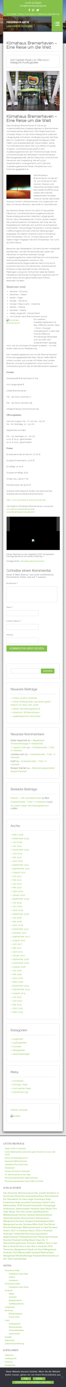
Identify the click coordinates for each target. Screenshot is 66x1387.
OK (26, 1378)
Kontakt (8, 1337)
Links (7, 1320)
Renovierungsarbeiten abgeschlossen (21, 1178)
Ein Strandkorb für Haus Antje (18, 1199)
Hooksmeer (9, 1208)
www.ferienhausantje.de (18, 509)
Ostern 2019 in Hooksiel (40, 1230)
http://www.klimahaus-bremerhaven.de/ (26, 500)
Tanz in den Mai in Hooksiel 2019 (36, 1246)
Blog (21, 14)
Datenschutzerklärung (48, 14)
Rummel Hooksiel (12, 1240)
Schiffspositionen (16, 1304)
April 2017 (17, 951)
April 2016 (17, 978)
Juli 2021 (16, 876)
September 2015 (21, 989)
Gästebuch (13, 1280)
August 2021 (18, 872)
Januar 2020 (18, 895)
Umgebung (10, 1307)
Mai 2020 (17, 887)
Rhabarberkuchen (29, 1236)
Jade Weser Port (48, 1208)
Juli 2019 (16, 902)
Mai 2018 (17, 921)
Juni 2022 (17, 853)
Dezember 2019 (20, 899)
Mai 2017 (17, 948)
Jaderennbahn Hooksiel (27, 1208)
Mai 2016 (17, 974)
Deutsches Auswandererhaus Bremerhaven (37, 1196)
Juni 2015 (17, 1000)
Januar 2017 (18, 955)
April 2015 (17, 1008)
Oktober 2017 (19, 933)
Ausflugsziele (30, 62)
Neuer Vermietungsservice (26, 708)
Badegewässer (15, 1300)
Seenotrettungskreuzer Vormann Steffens (24, 1243)
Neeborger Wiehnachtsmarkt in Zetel (29, 1227)
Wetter (11, 1294)
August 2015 (18, 993)
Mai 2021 (16, 880)
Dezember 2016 (20, 959)
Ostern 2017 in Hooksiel (15, 1230)
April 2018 (17, 925)
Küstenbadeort (41, 1221)
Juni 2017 (17, 944)
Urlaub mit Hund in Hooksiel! (17, 1171)
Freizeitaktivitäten (16, 1330)
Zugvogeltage (20, 1258)
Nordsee (53, 1227)
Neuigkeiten (18, 1050)
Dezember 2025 (20, 838)
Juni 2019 (17, 906)
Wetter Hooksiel (19, 1110)
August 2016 (18, 967)
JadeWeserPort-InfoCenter (26, 716)
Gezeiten (13, 1297)
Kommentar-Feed (21, 1088)
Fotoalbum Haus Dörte (19, 1287)
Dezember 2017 (20, 929)
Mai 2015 (17, 1004)
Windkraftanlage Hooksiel (29, 1255)
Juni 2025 (17, 842)
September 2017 (21, 936)
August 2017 (18, 940)
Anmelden (12, 14)
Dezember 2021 (20, 865)
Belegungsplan (15, 1314)
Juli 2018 (16, 917)
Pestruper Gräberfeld (14, 1233)
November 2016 (20, 963)
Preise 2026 (14, 1317)
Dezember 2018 (20, 914)
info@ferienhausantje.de (33, 5)
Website (9, 634)
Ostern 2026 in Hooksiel (24, 698)
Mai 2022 (17, 857)
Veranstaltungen (21, 1054)
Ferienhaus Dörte (39, 1202)
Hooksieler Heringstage (44, 1205)
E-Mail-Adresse (13, 621)
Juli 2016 (16, 970)
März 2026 (17, 834)
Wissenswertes (15, 1327)
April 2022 (17, 861)
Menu (57, 23)
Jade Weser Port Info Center (17, 1211)
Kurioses (16, 1046)
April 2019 (17, 910)
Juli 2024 (17, 846)
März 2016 (17, 982)
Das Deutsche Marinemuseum (18, 1193)
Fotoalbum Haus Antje (18, 1274)
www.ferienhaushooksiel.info (20, 512)
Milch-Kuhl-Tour (40, 1224)
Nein (39, 1378)
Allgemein (17, 1039)
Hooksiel (27, 1205)
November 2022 (20, 849)
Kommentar (12, 583)
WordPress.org (20, 1092)
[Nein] (62, 1377)
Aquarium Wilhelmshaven (26, 712)
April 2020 (17, 891)
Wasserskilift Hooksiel (29, 1252)
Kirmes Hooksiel (27, 1215)
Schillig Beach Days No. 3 (34, 1240)
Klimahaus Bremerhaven (33, 561)
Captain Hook (19, 747)
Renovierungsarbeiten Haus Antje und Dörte (24, 1181)
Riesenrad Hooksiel (48, 1236)
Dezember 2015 (20, 985)
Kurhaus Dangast (24, 1221)
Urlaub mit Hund (35, 1249)
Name (9, 607)
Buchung (9, 1310)
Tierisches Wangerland (14, 1249)
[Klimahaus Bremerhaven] (42, 524)
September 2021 (21, 868)
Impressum (30, 14)
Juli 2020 (17, 883)
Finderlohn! (10, 1168)
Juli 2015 (16, 997)
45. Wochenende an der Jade (18, 1175)
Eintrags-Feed (19, 1084)
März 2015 (17, 1012)
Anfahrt (12, 1277)
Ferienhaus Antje (19, 24)
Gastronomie (14, 1334)
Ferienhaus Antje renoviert (16, 1202)
